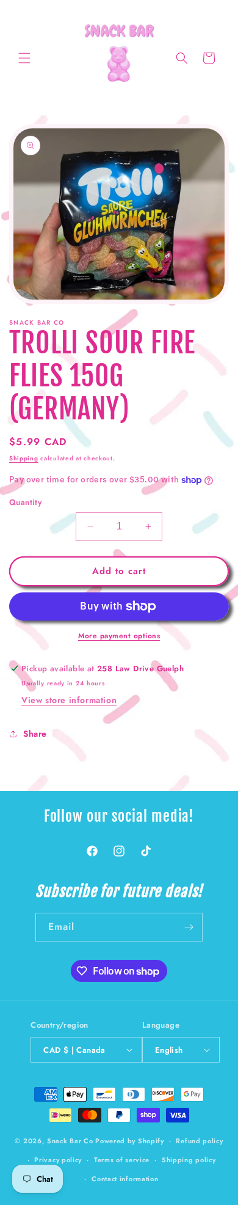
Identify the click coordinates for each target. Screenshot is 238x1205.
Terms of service (122, 1160)
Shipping (23, 458)
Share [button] (35, 734)
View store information (69, 700)
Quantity (25, 502)
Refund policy (199, 1141)
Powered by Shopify (129, 1141)
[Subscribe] (188, 927)
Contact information (125, 1179)
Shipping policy (189, 1160)
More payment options (119, 635)
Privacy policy (58, 1160)
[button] (24, 58)
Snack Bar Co (70, 1141)
